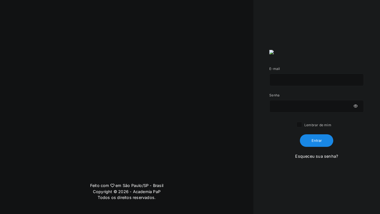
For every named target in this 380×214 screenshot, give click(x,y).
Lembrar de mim (317, 125)
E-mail (274, 69)
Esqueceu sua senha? (316, 156)
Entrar (317, 140)
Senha (274, 95)
